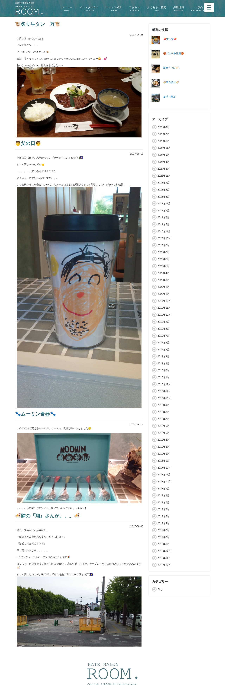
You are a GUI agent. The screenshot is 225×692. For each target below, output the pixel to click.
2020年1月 (163, 293)
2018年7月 (163, 419)
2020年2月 (163, 286)
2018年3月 (163, 446)
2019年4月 (163, 356)
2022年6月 (163, 217)
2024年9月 (163, 154)
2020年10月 (164, 238)
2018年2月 (163, 453)
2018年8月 (163, 412)
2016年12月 (164, 551)
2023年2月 (163, 196)
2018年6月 (163, 425)
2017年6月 (163, 509)
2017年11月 (164, 474)
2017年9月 (163, 488)
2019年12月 (164, 300)
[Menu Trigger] (209, 7)
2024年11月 (164, 147)
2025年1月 (163, 141)
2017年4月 (163, 523)
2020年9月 (163, 245)
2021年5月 (163, 224)
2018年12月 (164, 384)
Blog (160, 589)
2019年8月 (163, 328)
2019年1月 (163, 377)
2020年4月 (163, 273)
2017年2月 (163, 537)
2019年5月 (163, 349)
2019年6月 (163, 342)
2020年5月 (163, 266)
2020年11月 (164, 231)
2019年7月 (163, 335)
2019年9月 (163, 321)
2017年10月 (164, 481)
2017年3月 (163, 530)
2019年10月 (164, 314)
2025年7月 (163, 134)
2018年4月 (163, 439)
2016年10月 (164, 565)
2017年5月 (163, 516)
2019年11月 (164, 307)
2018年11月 (164, 391)
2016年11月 (164, 558)
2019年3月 (163, 363)
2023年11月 (164, 175)
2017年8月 (163, 495)
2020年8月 (163, 252)
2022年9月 (163, 210)
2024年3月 (163, 168)
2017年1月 (163, 544)
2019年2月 (163, 370)
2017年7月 (163, 502)
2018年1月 (163, 460)
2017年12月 (164, 467)
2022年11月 (164, 203)
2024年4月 (163, 161)
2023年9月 (163, 182)
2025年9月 (163, 127)
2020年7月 (163, 259)
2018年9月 (163, 405)
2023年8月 (163, 189)
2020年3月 (163, 280)
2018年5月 (163, 432)
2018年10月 (164, 398)
